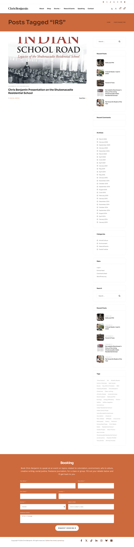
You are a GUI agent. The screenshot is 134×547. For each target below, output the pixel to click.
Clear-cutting (109, 391)
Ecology (99, 399)
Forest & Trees (110, 83)
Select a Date (72, 502)
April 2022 (102, 157)
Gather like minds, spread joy (54, 540)
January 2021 (103, 166)
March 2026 (103, 139)
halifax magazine (107, 402)
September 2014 (104, 210)
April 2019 (102, 172)
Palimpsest (100, 421)
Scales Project (101, 429)
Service (22, 502)
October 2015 (103, 183)
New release (100, 418)
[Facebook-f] (81, 540)
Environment (103, 243)
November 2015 (104, 181)
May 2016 (102, 175)
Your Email (23, 491)
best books (112, 383)
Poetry (107, 421)
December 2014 (104, 201)
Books (98, 386)
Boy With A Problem (108, 386)
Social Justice (14, 98)
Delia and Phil (109, 62)
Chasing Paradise (102, 388)
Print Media (112, 424)
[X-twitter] (107, 2)
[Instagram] (117, 2)
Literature (108, 416)
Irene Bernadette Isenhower (105, 413)
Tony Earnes (100, 440)
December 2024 (104, 151)
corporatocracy (112, 394)
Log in (99, 267)
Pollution (114, 421)
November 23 (12, 86)
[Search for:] (109, 41)
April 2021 (102, 163)
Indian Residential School (104, 408)
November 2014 (104, 204)
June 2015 (102, 192)
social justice (101, 438)
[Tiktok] (110, 2)
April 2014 (102, 216)
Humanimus (100, 405)
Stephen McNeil (111, 438)
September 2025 (104, 145)
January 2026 (103, 142)
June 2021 (102, 160)
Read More (82, 98)
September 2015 (104, 186)
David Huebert (101, 397)
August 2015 (103, 189)
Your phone (81, 481)
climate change (101, 394)
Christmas (100, 391)
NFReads (108, 418)
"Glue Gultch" (101, 380)
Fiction (118, 399)
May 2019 (102, 169)
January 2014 (103, 219)
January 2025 (103, 148)
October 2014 (103, 207)
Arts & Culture (103, 240)
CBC (117, 386)
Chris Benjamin (24, 86)
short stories (100, 432)
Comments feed (102, 273)
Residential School (107, 427)
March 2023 (103, 154)
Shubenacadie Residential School (107, 435)
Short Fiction (111, 429)
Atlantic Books (115, 380)
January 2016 (103, 178)
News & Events (103, 246)
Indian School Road (102, 410)
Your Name (23, 481)
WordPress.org (101, 276)
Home (108, 22)
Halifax (99, 402)
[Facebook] (103, 2)
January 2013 (103, 222)
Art (108, 380)
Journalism (100, 416)
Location (61, 491)
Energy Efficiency (109, 399)
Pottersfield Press (102, 424)
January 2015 (103, 198)
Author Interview (102, 383)
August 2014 (103, 213)
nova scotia (116, 418)
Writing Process (110, 440)
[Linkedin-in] (114, 2)
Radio (98, 427)
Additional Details (25, 512)
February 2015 (103, 195)
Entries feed (100, 270)
